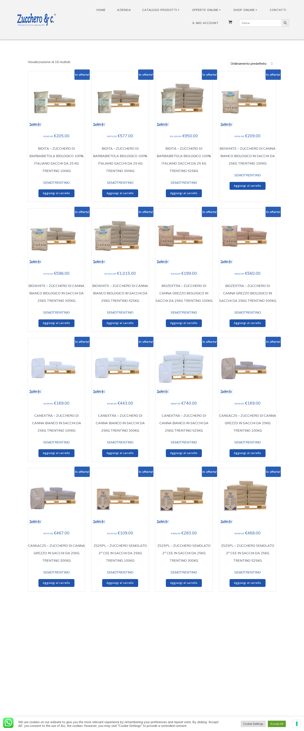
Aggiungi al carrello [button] (56, 193)
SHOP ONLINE (244, 10)
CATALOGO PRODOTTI (159, 10)
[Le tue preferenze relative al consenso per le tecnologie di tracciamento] (297, 724)
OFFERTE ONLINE (205, 10)
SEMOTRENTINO (56, 182)
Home (101, 10)
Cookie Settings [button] (253, 723)
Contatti (278, 10)
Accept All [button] (276, 723)
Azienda (124, 10)
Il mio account (206, 23)
